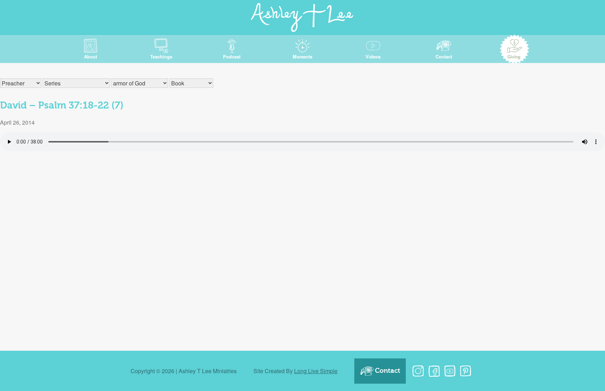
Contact (387, 371)
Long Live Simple (316, 371)
